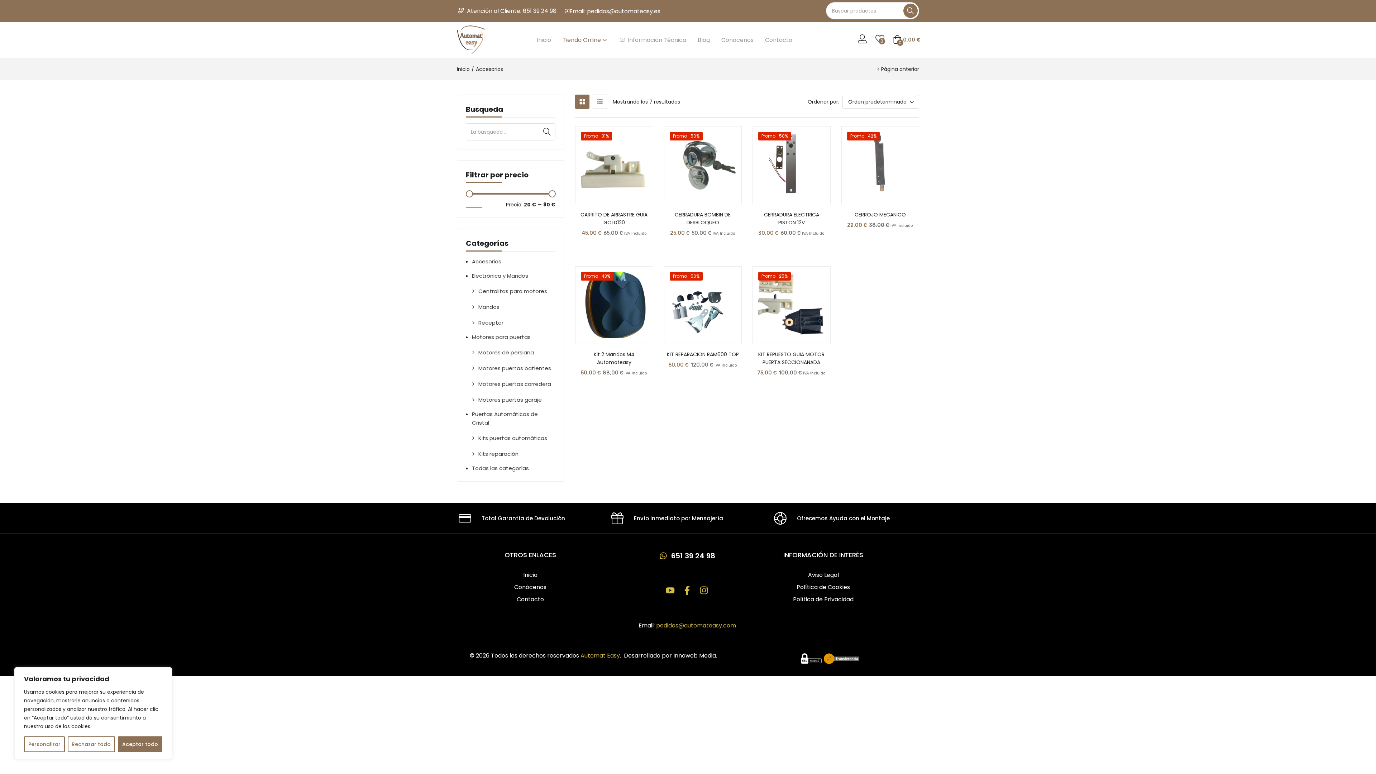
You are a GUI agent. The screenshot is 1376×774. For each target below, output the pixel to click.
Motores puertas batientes (514, 368)
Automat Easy (600, 655)
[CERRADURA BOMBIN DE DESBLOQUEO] (703, 165)
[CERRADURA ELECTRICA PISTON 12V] (791, 165)
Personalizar (44, 744)
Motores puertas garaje (510, 399)
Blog (704, 40)
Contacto (778, 40)
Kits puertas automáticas (512, 438)
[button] (907, 40)
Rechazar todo (91, 744)
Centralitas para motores (512, 291)
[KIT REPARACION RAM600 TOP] (703, 305)
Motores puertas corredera (514, 384)
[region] (93, 713)
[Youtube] (670, 590)
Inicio (544, 40)
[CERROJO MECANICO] (880, 165)
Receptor (490, 322)
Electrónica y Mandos (500, 276)
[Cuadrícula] (582, 102)
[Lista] (600, 102)
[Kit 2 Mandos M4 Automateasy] (614, 305)
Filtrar (474, 204)
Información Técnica (657, 40)
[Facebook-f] (687, 590)
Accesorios (486, 261)
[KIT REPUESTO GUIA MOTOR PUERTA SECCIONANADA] (791, 305)
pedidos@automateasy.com (696, 625)
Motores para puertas (501, 337)
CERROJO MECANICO (880, 214)
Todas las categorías (500, 468)
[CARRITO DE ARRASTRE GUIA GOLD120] (614, 165)
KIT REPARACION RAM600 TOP (703, 354)
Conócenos (737, 40)
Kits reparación (498, 454)
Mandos (489, 307)
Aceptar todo (140, 744)
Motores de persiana (506, 352)
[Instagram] (703, 590)
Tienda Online (582, 40)
